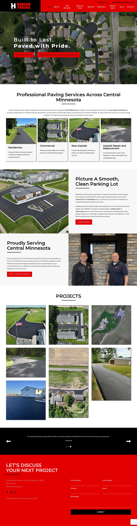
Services (91, 7)
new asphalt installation (118, 110)
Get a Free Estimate (19, 274)
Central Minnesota (70, 110)
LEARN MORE (84, 222)
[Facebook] (7, 492)
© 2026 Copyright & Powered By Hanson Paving (21, 498)
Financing (101, 7)
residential (90, 199)
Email (108, 488)
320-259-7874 (102, 2)
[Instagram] (14, 492)
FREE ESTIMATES (24, 55)
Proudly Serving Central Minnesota (58, 55)
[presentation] (8, 441)
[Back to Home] (20, 6)
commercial (79, 199)
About (57, 7)
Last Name (111, 480)
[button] (66, 446)
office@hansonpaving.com (123, 2)
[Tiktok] (11, 492)
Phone (78, 488)
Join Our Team (79, 7)
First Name (76, 480)
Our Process (67, 7)
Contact (130, 7)
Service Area (112, 7)
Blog (122, 7)
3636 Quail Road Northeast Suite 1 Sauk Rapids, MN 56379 (25, 480)
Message (75, 496)
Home (49, 7)
